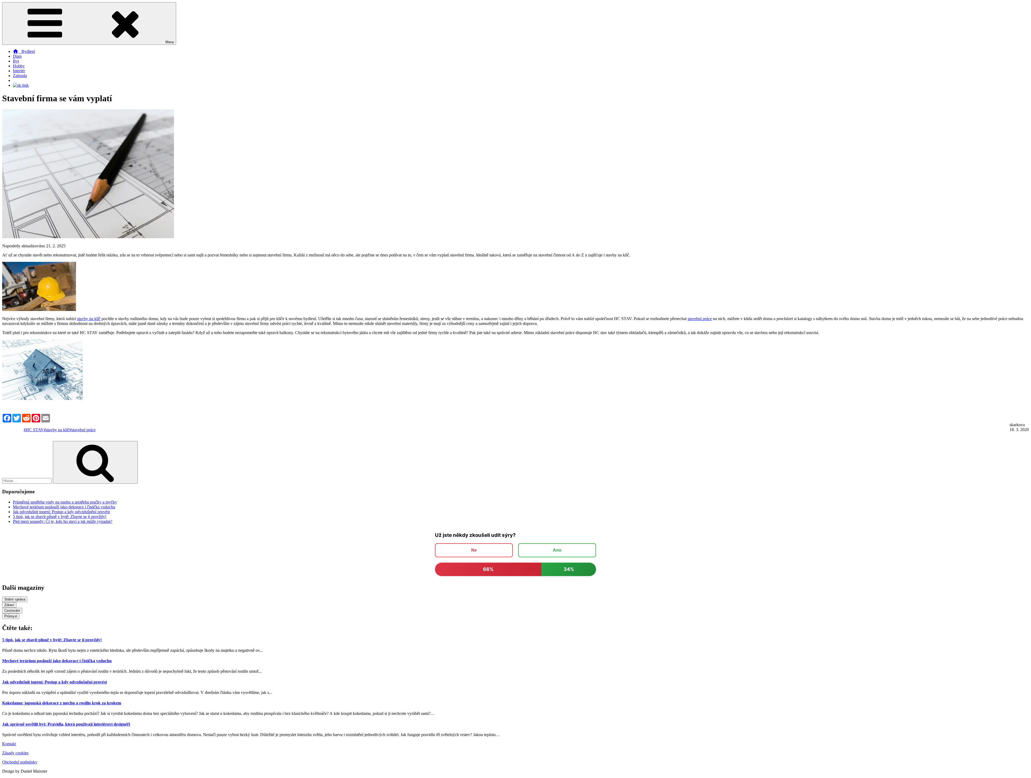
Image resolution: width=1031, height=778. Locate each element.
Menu (169, 42)
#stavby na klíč (56, 430)
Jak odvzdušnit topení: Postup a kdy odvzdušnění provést (61, 511)
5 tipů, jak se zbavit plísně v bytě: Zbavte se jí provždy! (59, 516)
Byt (16, 61)
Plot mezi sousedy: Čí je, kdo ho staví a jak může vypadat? (62, 521)
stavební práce (700, 318)
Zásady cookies (15, 753)
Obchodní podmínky (19, 762)
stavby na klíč (88, 318)
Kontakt (9, 743)
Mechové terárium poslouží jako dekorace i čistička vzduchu (64, 507)
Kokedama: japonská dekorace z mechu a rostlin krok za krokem (61, 703)
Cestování (12, 611)
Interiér (19, 70)
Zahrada (20, 75)
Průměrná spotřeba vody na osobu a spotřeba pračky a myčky (65, 502)
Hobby (19, 66)
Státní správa (14, 599)
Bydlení (26, 51)
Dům (17, 56)
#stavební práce (82, 430)
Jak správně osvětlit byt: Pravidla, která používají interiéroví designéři (66, 724)
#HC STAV (34, 430)
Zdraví (9, 605)
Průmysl (10, 616)
